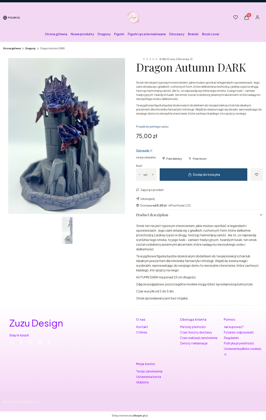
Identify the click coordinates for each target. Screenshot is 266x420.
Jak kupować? (234, 327)
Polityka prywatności (239, 343)
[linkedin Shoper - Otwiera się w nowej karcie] (11, 342)
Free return (200, 158)
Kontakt (142, 327)
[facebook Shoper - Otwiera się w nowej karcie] (21, 342)
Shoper (32, 401)
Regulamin (231, 338)
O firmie (141, 332)
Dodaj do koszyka (206, 174)
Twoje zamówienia (149, 371)
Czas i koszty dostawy (196, 332)
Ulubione (142, 382)
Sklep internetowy (128, 415)
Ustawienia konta (148, 377)
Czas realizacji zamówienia (198, 338)
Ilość (139, 165)
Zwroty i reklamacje (194, 343)
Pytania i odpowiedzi (239, 332)
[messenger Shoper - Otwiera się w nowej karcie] (30, 342)
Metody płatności (193, 327)
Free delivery (174, 158)
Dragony (30, 48)
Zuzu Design (36, 323)
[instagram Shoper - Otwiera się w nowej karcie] (39, 342)
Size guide (143, 150)
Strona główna (12, 48)
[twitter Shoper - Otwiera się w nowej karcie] (49, 342)
